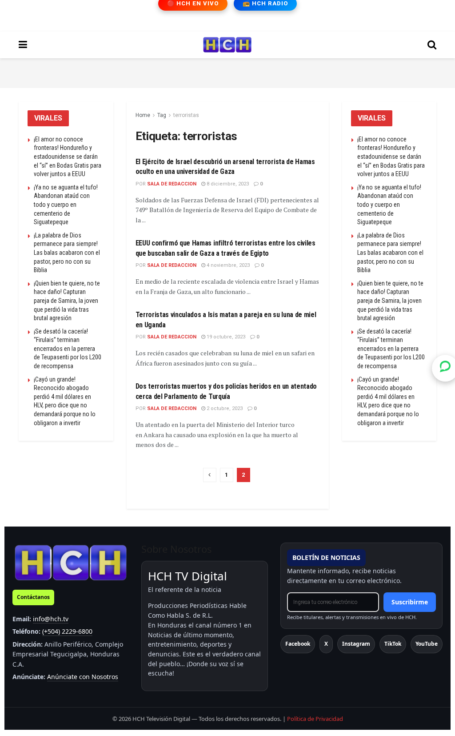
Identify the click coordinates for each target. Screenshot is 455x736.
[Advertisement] (227, 71)
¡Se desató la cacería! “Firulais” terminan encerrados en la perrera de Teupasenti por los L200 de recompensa (67, 349)
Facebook (297, 644)
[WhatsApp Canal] (445, 367)
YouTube (426, 644)
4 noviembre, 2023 (227, 265)
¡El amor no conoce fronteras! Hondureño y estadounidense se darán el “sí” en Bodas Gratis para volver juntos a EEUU (67, 156)
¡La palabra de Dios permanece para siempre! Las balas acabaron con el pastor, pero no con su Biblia (67, 252)
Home (143, 115)
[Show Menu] (23, 45)
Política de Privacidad (315, 719)
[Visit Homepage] (227, 45)
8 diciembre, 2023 (227, 184)
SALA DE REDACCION (171, 184)
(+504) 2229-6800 (67, 631)
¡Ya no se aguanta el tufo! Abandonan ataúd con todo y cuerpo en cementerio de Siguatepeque (66, 204)
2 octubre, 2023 (224, 408)
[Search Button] (431, 45)
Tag (161, 115)
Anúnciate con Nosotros (82, 676)
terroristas (186, 115)
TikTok (392, 644)
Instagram (356, 644)
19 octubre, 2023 (225, 337)
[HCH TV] (70, 562)
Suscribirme (409, 602)
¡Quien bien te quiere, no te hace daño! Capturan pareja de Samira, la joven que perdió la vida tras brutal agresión (67, 301)
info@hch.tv (50, 619)
